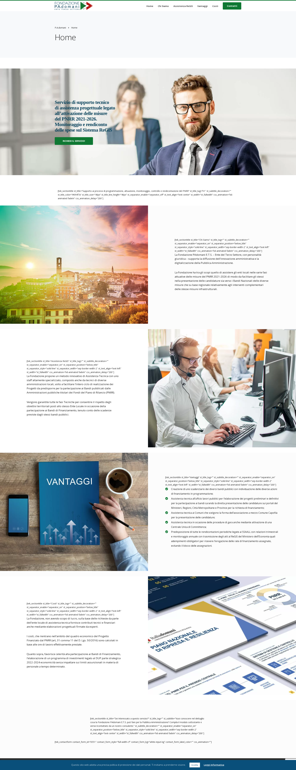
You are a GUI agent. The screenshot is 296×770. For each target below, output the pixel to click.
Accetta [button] (194, 765)
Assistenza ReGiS (183, 6)
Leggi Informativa (214, 764)
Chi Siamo (163, 6)
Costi (215, 6)
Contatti (232, 5)
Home (149, 6)
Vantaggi (202, 6)
